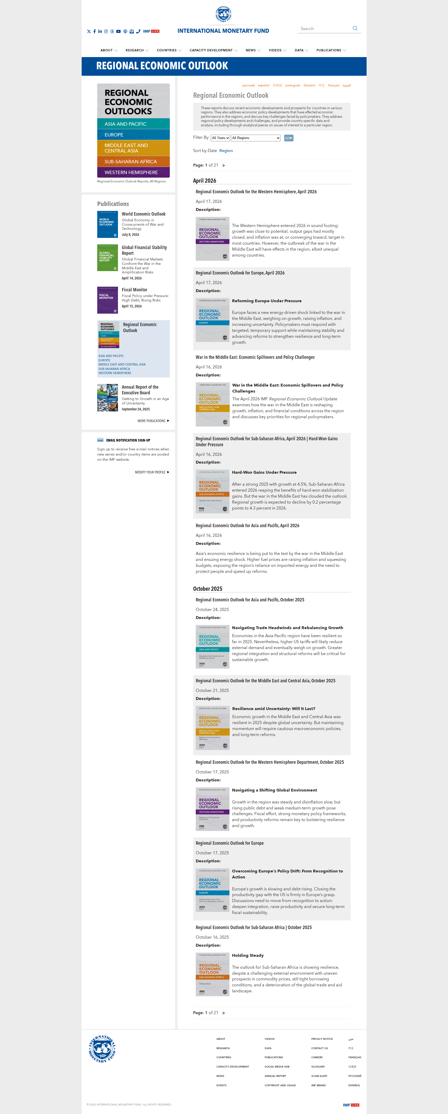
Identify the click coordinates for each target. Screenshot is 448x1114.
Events (221, 1085)
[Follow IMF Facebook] (94, 31)
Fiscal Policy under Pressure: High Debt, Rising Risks (145, 298)
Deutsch (309, 85)
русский (248, 85)
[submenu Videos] (285, 50)
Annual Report (275, 1076)
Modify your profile (150, 472)
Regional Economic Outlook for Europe (230, 842)
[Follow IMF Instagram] (106, 31)
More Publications (151, 420)
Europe (104, 360)
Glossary (318, 1066)
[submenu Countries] (180, 50)
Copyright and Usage (280, 1085)
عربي (350, 1039)
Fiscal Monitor (134, 289)
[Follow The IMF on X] (89, 31)
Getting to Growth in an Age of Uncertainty (145, 401)
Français (354, 1057)
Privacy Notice (322, 1039)
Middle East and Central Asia (122, 364)
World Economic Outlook (143, 213)
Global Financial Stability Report (144, 250)
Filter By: (201, 138)
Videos (275, 50)
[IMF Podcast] (125, 31)
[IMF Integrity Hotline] (138, 31)
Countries (167, 50)
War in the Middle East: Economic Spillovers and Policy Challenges (255, 356)
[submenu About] (116, 50)
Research (135, 50)
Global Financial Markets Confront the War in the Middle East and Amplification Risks (142, 266)
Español (354, 1085)
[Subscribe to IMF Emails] (132, 31)
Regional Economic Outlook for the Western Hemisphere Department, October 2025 (270, 761)
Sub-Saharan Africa (114, 369)
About (107, 50)
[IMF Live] (351, 1104)
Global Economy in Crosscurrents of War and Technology (143, 224)
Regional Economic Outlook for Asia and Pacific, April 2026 (247, 525)
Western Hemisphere (115, 373)
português (292, 85)
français (333, 85)
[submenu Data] (307, 50)
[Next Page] (222, 165)
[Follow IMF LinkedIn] (100, 31)
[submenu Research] (147, 50)
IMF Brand (318, 1085)
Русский (354, 1076)
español (263, 85)
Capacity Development (211, 50)
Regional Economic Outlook (140, 327)
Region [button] (226, 150)
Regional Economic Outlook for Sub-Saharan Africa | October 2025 (254, 927)
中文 (322, 85)
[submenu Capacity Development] (236, 50)
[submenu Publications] (344, 50)
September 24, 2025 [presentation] (136, 409)
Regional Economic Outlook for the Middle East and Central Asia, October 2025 (265, 680)
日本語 (277, 85)
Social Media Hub (277, 1066)
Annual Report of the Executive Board (140, 389)
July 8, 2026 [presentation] (130, 234)
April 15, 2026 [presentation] (132, 306)
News (251, 50)
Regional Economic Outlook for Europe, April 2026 (240, 272)
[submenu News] (259, 50)
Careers (317, 1057)
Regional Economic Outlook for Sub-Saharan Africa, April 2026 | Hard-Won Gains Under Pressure (267, 441)
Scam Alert (319, 1076)
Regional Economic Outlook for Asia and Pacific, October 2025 (250, 599)
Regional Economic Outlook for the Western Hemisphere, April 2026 (256, 191)
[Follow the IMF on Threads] (112, 31)
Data (299, 50)
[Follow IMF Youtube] (118, 31)
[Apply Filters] (288, 138)
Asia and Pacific (111, 356)
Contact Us (319, 1048)
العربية (347, 85)
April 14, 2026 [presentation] (132, 278)
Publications (329, 50)
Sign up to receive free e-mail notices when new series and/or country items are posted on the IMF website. (133, 454)
